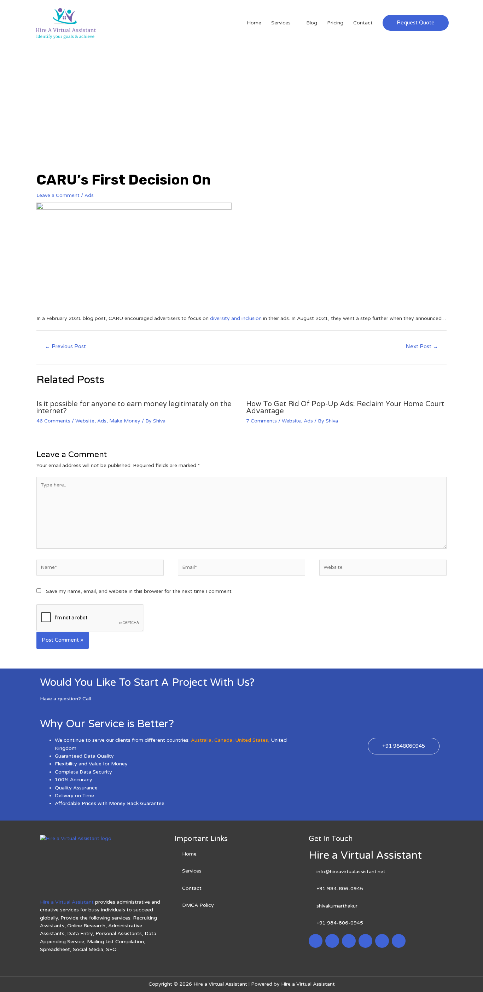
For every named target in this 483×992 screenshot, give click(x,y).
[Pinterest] (382, 941)
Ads (89, 195)
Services (281, 23)
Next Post (422, 346)
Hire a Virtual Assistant (67, 902)
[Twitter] (332, 941)
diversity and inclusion (236, 318)
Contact (363, 23)
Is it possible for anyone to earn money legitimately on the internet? (134, 407)
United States (251, 740)
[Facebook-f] (315, 941)
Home (254, 23)
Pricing (335, 23)
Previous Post (65, 346)
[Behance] (399, 941)
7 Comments (261, 421)
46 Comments (53, 421)
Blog (311, 23)
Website (84, 421)
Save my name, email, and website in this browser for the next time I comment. (139, 591)
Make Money (124, 421)
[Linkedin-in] (349, 941)
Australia (201, 740)
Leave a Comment (58, 195)
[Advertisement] (241, 98)
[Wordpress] (365, 941)
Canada (223, 740)
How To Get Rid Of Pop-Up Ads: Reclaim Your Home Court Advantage (345, 407)
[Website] (383, 569)
